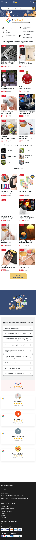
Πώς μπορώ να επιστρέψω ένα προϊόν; (15, 345)
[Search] (33, 8)
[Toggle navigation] (2, 2)
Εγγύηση (3, 515)
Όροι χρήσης (4, 506)
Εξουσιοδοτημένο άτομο (7, 508)
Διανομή (3, 517)
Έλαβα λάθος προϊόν (11, 363)
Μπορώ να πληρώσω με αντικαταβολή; (16, 373)
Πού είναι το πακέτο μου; (12, 328)
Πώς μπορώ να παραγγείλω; (13, 368)
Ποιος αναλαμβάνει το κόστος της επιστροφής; (14, 350)
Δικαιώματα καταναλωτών (8, 510)
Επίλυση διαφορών (6, 511)
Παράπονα (4, 513)
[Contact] (31, 2)
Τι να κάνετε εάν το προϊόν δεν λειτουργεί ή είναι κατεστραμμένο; (17, 357)
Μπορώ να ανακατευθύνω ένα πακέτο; (15, 333)
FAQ (2, 524)
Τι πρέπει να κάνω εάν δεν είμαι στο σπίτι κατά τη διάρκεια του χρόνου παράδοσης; (16, 339)
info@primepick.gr (23, 498)
